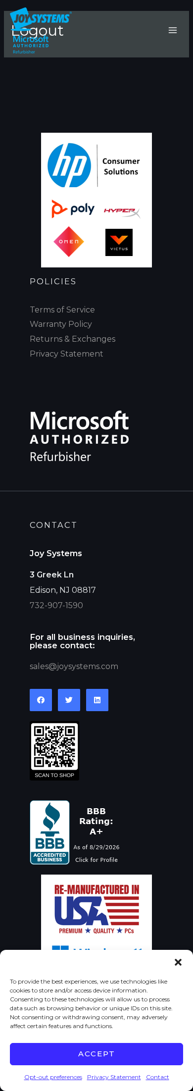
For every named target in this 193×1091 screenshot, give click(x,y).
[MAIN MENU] (172, 30)
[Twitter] (69, 700)
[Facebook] (41, 700)
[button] (178, 962)
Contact (157, 1077)
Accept (96, 1053)
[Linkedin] (97, 700)
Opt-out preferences (53, 1077)
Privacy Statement (114, 1077)
